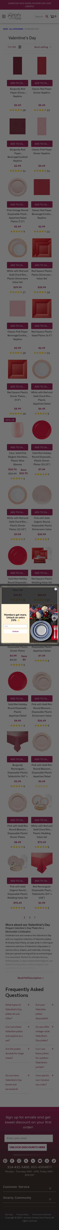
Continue (15, 631)
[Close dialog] (55, 589)
